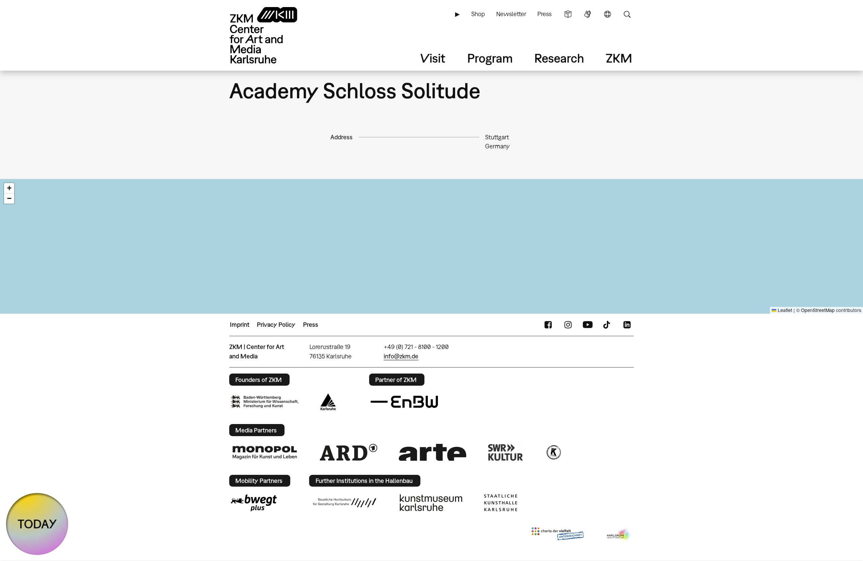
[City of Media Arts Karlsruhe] (618, 535)
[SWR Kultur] (505, 452)
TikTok (607, 325)
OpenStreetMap (818, 310)
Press (544, 13)
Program (490, 58)
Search (627, 14)
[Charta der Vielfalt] (557, 535)
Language (607, 14)
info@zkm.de (401, 356)
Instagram (568, 325)
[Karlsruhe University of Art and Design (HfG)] (344, 502)
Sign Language (587, 14)
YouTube (587, 325)
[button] (9, 188)
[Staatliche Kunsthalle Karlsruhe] (500, 502)
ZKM (619, 58)
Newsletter (511, 13)
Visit (432, 58)
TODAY (37, 524)
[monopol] (264, 452)
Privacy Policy (276, 324)
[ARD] (348, 452)
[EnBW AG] (404, 402)
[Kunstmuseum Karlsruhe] (431, 502)
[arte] (432, 452)
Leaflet (784, 310)
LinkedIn (627, 325)
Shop (478, 13)
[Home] (273, 35)
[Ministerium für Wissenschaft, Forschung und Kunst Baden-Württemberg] (264, 401)
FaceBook (548, 325)
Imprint (239, 324)
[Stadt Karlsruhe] (328, 401)
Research (559, 58)
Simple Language (568, 14)
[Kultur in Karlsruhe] (553, 452)
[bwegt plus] (254, 502)
